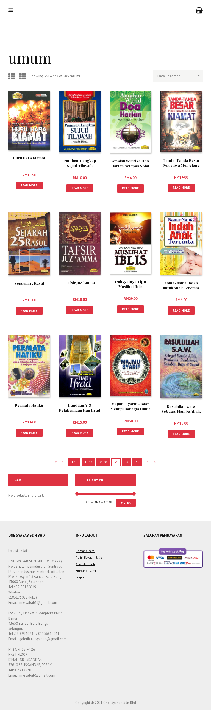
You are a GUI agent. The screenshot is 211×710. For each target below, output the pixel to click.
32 (126, 462)
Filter (126, 502)
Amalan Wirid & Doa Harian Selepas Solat (130, 163)
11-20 (88, 462)
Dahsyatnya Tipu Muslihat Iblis (130, 284)
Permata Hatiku (29, 405)
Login (80, 577)
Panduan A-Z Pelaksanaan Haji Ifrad (79, 407)
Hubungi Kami (86, 570)
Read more (29, 185)
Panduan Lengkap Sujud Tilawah (79, 163)
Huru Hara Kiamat (29, 157)
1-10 (74, 462)
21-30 (103, 462)
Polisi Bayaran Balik (89, 557)
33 (137, 462)
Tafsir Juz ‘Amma (80, 282)
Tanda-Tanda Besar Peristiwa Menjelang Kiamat (181, 165)
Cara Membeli (85, 564)
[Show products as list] (22, 76)
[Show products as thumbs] (11, 76)
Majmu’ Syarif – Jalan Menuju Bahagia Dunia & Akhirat (130, 408)
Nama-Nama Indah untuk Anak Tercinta (181, 285)
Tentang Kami (85, 551)
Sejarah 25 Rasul (29, 283)
